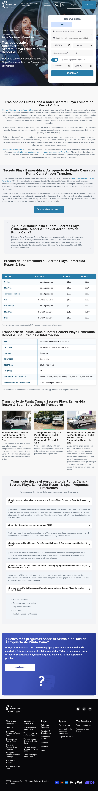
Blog (43, 750)
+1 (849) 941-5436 (66, 737)
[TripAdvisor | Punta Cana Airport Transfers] (90, 709)
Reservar (72, 73)
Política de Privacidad (45, 726)
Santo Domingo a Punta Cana (30, 756)
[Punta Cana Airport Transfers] (9, 4)
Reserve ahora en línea (47, 209)
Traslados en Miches (11, 762)
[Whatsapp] (56, 5)
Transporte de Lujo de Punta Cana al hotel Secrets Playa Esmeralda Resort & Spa (47, 437)
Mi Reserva (89, 5)
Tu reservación (64, 725)
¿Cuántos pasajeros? (60, 53)
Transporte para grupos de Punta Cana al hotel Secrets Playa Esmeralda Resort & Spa (81, 437)
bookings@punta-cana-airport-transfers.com (65, 731)
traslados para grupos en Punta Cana (55, 152)
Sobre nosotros (47, 5)
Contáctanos (20, 667)
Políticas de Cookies (45, 738)
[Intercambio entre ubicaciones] (91, 35)
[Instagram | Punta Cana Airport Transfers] (84, 709)
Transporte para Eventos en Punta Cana (30, 749)
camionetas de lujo (31, 152)
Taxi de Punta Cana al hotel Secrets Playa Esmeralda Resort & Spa (15, 436)
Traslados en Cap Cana (13, 767)
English (74, 5)
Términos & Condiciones (46, 732)
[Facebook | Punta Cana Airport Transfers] (78, 709)
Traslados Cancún (83, 725)
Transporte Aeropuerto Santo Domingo (13, 755)
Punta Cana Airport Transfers (14, 149)
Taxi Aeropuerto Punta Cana (30, 728)
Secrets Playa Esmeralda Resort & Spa (17, 110)
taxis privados (18, 152)
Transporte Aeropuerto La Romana (11, 747)
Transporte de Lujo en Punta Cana (31, 734)
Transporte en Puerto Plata (11, 740)
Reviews (44, 746)
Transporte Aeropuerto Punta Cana (29, 5)
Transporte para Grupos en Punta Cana (30, 741)
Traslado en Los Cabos (82, 730)
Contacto (44, 743)
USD (61, 25)
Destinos (9, 727)
